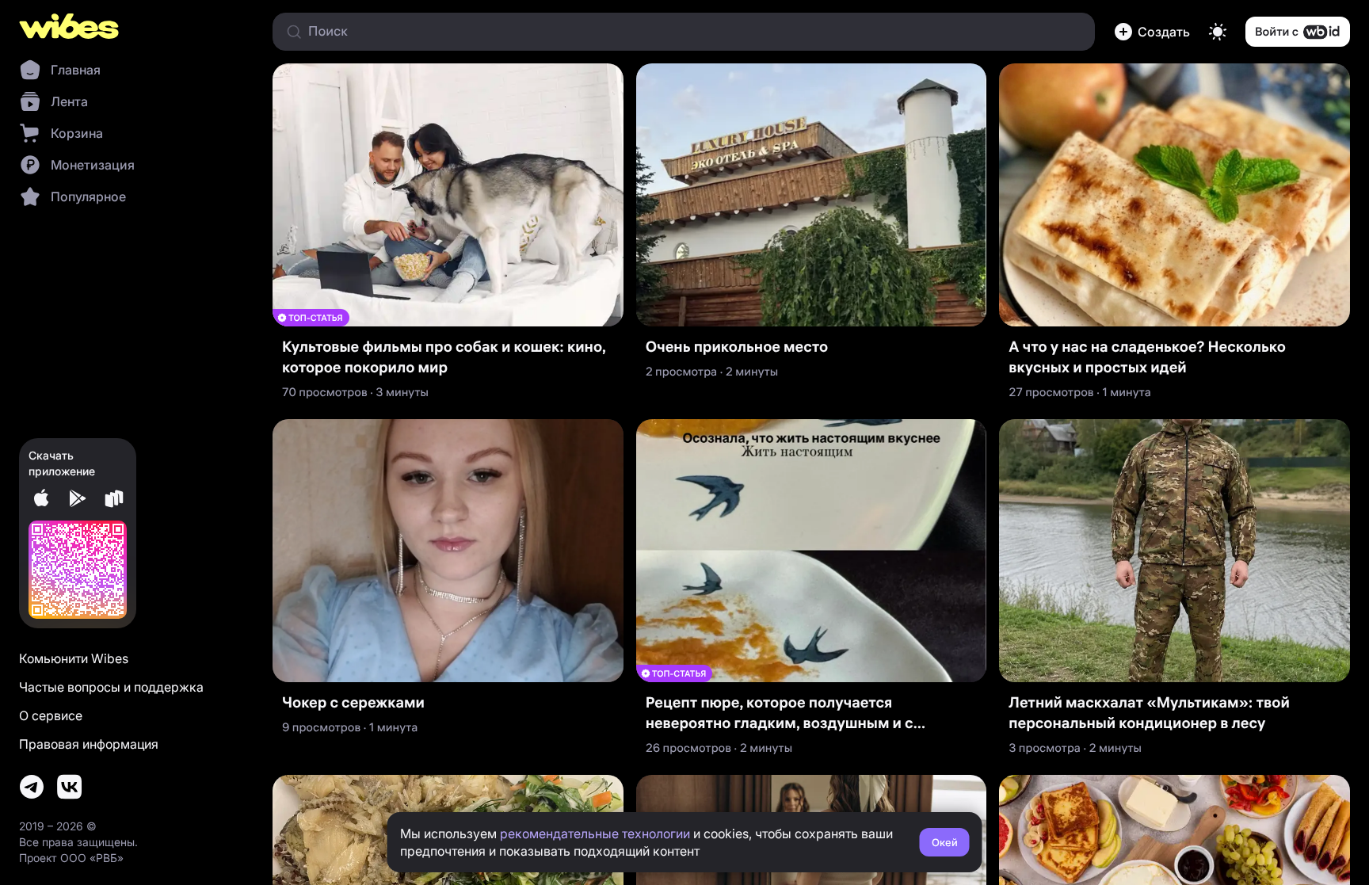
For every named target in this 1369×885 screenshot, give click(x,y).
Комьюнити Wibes (73, 658)
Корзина (77, 133)
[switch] (1218, 32)
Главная (76, 70)
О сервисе (50, 715)
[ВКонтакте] (69, 786)
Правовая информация (88, 744)
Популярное (88, 196)
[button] (1152, 31)
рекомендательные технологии (595, 833)
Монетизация (93, 165)
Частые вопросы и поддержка (111, 687)
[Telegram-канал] (31, 786)
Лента (69, 101)
